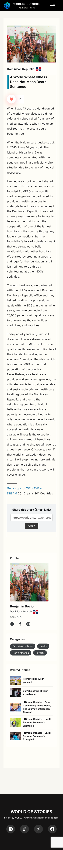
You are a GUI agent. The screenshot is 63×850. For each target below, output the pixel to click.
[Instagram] (28, 624)
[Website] (12, 624)
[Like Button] (11, 99)
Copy (31, 525)
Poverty (40, 652)
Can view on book (22, 646)
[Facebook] (20, 624)
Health (43, 646)
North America (20, 652)
